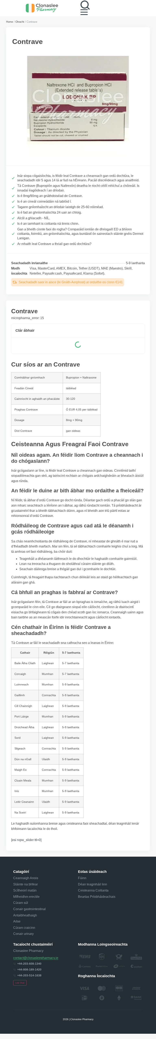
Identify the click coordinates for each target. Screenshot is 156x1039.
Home (9, 21)
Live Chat (19, 983)
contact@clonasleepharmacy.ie (35, 958)
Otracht (19, 21)
